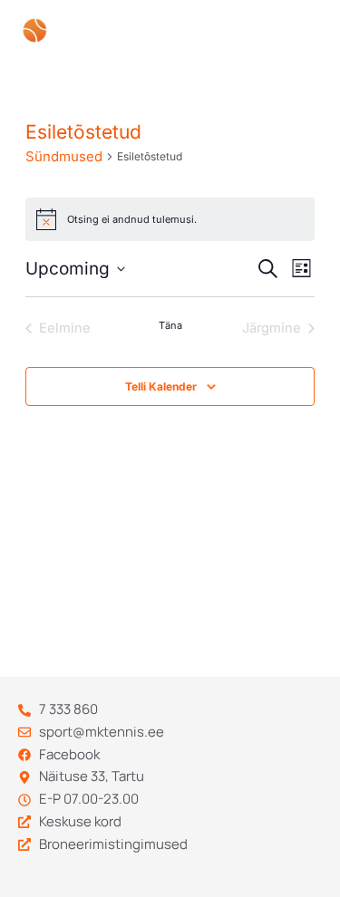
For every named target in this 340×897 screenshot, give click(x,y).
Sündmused (63, 156)
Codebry (265, 867)
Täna (170, 325)
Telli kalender (161, 386)
